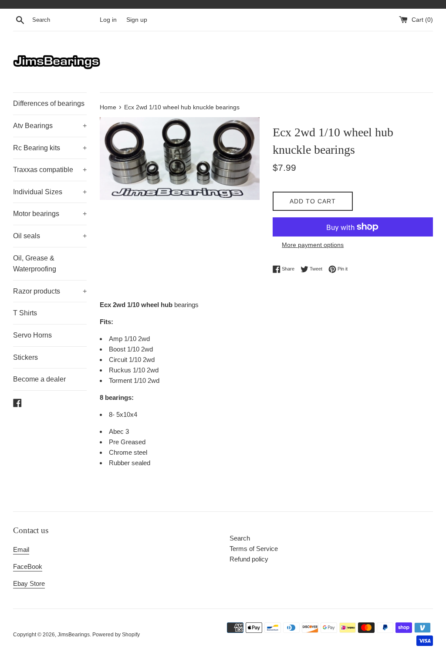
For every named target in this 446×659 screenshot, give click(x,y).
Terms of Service (254, 548)
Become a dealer (39, 379)
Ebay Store (29, 583)
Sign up (136, 20)
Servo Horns (32, 335)
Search (240, 538)
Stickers (25, 357)
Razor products (50, 291)
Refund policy (249, 559)
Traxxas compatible (50, 169)
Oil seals (50, 236)
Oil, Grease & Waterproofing (34, 263)
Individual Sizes (50, 192)
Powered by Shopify (116, 635)
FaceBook (27, 566)
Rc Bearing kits (50, 148)
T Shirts (25, 313)
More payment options (313, 244)
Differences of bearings (48, 103)
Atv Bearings (50, 125)
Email (21, 549)
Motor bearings (50, 213)
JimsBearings (73, 635)
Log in (108, 20)
